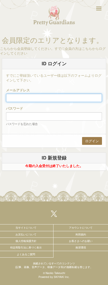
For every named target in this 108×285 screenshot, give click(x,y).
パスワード (14, 108)
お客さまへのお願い (81, 241)
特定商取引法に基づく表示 (26, 247)
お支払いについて (25, 234)
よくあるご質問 (26, 254)
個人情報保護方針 (25, 241)
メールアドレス (18, 90)
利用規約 (80, 234)
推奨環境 (80, 247)
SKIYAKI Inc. (61, 277)
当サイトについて (25, 227)
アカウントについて (81, 227)
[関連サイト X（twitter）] (54, 213)
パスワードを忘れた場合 (22, 124)
